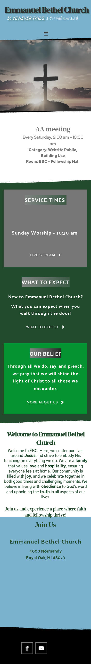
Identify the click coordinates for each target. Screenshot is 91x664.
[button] (46, 34)
